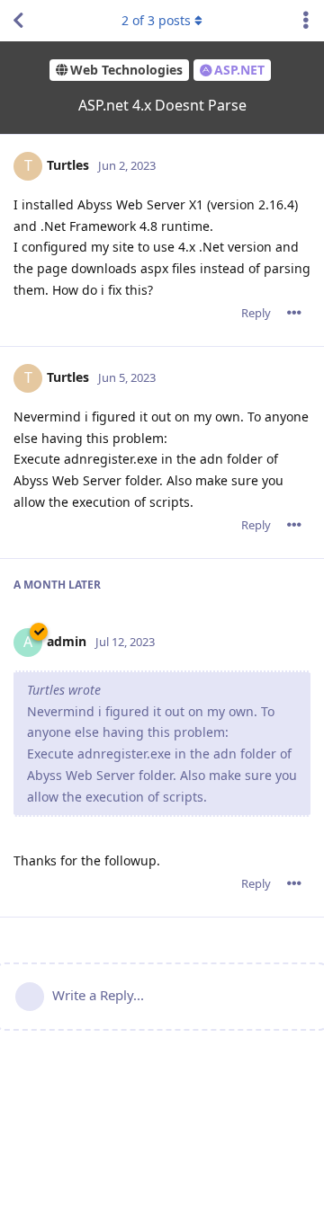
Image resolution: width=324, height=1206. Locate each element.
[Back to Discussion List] (18, 20)
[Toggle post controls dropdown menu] (294, 313)
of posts (156, 20)
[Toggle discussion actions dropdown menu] (306, 20)
